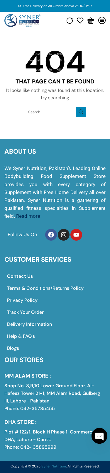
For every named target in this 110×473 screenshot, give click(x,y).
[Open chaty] (99, 436)
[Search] (81, 112)
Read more (28, 216)
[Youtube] (76, 235)
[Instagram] (64, 235)
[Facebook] (51, 235)
